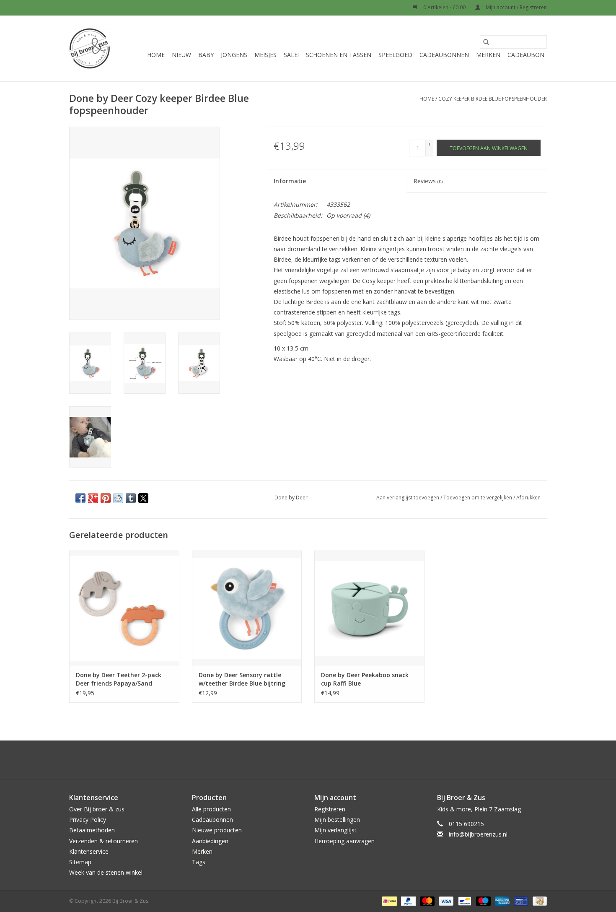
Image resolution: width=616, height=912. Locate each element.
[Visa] (445, 900)
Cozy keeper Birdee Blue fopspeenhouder (492, 98)
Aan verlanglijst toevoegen (408, 497)
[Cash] (538, 900)
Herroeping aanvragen (344, 841)
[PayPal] (407, 900)
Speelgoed (395, 55)
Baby (206, 55)
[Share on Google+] (93, 498)
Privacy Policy (87, 820)
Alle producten (211, 809)
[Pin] (520, 900)
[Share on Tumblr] (131, 498)
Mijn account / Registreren (515, 7)
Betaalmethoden (92, 830)
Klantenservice (89, 851)
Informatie (290, 181)
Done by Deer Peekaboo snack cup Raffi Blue (365, 679)
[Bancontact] (464, 900)
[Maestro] (482, 900)
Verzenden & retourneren (103, 841)
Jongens (234, 55)
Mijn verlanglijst (335, 830)
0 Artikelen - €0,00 (444, 7)
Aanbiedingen (210, 841)
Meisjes (265, 55)
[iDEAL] (388, 900)
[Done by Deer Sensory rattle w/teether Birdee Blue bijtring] (247, 608)
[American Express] (501, 900)
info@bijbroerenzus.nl (478, 834)
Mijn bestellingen (337, 820)
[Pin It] (106, 498)
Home (156, 55)
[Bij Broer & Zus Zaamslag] (89, 48)
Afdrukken (528, 497)
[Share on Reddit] (118, 498)
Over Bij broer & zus (96, 809)
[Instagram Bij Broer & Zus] (315, 759)
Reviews (428, 181)
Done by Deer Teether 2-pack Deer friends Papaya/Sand (118, 679)
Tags (198, 862)
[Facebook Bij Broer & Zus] (300, 759)
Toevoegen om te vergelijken (478, 497)
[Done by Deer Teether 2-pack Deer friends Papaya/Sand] (124, 608)
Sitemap (80, 862)
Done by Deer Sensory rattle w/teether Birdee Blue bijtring (242, 679)
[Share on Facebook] (80, 498)
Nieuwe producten (217, 830)
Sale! (291, 55)
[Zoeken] (486, 42)
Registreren (329, 809)
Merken (488, 55)
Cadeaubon (525, 55)
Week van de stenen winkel (105, 872)
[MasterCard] (426, 900)
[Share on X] (143, 498)
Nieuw (181, 55)
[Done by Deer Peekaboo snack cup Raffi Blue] (369, 608)
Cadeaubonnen (444, 55)
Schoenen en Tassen (338, 55)
